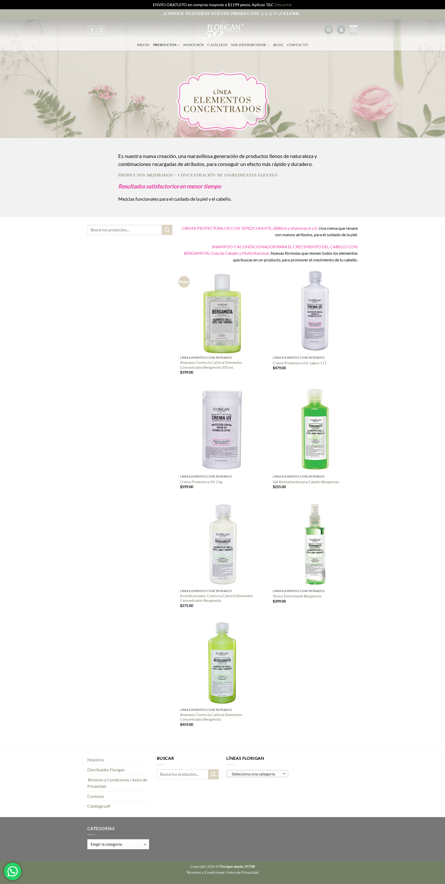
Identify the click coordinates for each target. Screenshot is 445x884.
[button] (341, 29)
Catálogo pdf (98, 805)
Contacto (297, 45)
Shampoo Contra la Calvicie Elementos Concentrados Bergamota (211, 717)
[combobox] (257, 773)
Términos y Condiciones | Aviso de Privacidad (117, 783)
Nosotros (193, 45)
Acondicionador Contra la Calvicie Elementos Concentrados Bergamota (216, 598)
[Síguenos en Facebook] (92, 29)
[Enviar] (167, 230)
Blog (278, 45)
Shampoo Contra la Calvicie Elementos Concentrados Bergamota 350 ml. (211, 364)
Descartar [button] (283, 4)
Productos (164, 45)
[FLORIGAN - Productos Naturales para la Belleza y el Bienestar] (222, 30)
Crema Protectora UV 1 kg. (201, 482)
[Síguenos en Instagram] (101, 29)
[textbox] (256, 773)
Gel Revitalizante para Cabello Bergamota (306, 482)
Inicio (143, 45)
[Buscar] (328, 29)
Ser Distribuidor (248, 45)
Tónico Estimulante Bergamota (297, 596)
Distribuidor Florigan (106, 769)
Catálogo (217, 45)
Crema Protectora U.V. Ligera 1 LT (300, 363)
